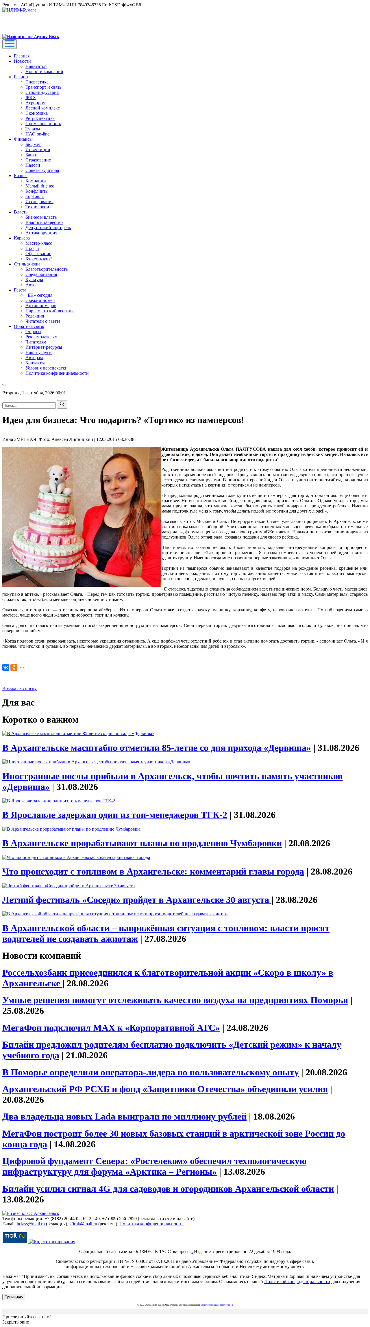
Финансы (23, 139)
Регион (21, 76)
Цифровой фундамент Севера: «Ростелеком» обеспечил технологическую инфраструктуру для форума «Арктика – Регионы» (154, 1166)
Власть (20, 211)
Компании (35, 180)
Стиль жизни (27, 263)
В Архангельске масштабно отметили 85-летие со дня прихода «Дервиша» (156, 748)
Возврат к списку (19, 688)
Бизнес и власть (41, 217)
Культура (34, 279)
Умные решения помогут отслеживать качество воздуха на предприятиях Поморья (175, 1000)
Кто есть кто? (38, 258)
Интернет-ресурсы (43, 347)
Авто (30, 284)
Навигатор (36, 66)
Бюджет (33, 144)
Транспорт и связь (43, 87)
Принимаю (14, 1297)
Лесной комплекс (42, 107)
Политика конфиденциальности (57, 373)
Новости (22, 61)
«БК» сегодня (38, 295)
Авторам (34, 357)
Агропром (35, 102)
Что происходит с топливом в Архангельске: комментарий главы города (153, 871)
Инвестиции (37, 149)
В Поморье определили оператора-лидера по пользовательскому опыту (150, 1072)
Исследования (39, 201)
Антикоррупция (41, 232)
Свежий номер (40, 300)
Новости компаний (44, 71)
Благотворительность (46, 269)
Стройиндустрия (42, 92)
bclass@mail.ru (31, 1223)
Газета (20, 289)
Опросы (33, 331)
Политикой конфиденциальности (297, 1281)
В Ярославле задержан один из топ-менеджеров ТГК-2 (114, 815)
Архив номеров (40, 305)
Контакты (35, 362)
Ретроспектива (40, 118)
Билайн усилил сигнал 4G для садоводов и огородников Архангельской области (168, 1188)
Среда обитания (41, 274)
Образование (38, 253)
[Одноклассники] (13, 667)
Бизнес (20, 175)
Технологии (37, 206)
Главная (21, 55)
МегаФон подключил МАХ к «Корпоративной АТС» (111, 1027)
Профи (32, 248)
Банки (31, 154)
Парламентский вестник (49, 310)
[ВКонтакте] (5, 667)
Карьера (22, 237)
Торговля (34, 196)
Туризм (32, 128)
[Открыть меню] (9, 44)
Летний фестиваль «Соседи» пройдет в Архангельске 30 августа (136, 899)
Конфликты (37, 191)
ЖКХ (30, 97)
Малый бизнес (39, 185)
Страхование (38, 159)
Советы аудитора (42, 170)
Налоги (32, 165)
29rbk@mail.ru (83, 1223)
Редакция (34, 315)
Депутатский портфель (48, 227)
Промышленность (43, 123)
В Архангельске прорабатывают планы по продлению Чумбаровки (142, 843)
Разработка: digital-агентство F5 (217, 1305)
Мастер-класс (38, 243)
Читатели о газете (42, 321)
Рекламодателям (41, 336)
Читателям (35, 341)
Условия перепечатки (46, 367)
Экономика (36, 113)
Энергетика (37, 81)
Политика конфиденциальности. (151, 1223)
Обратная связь (29, 326)
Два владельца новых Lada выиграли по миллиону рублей (124, 1116)
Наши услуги (38, 352)
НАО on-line (37, 133)
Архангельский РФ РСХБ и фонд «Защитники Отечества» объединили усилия (165, 1089)
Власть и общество (44, 222)
